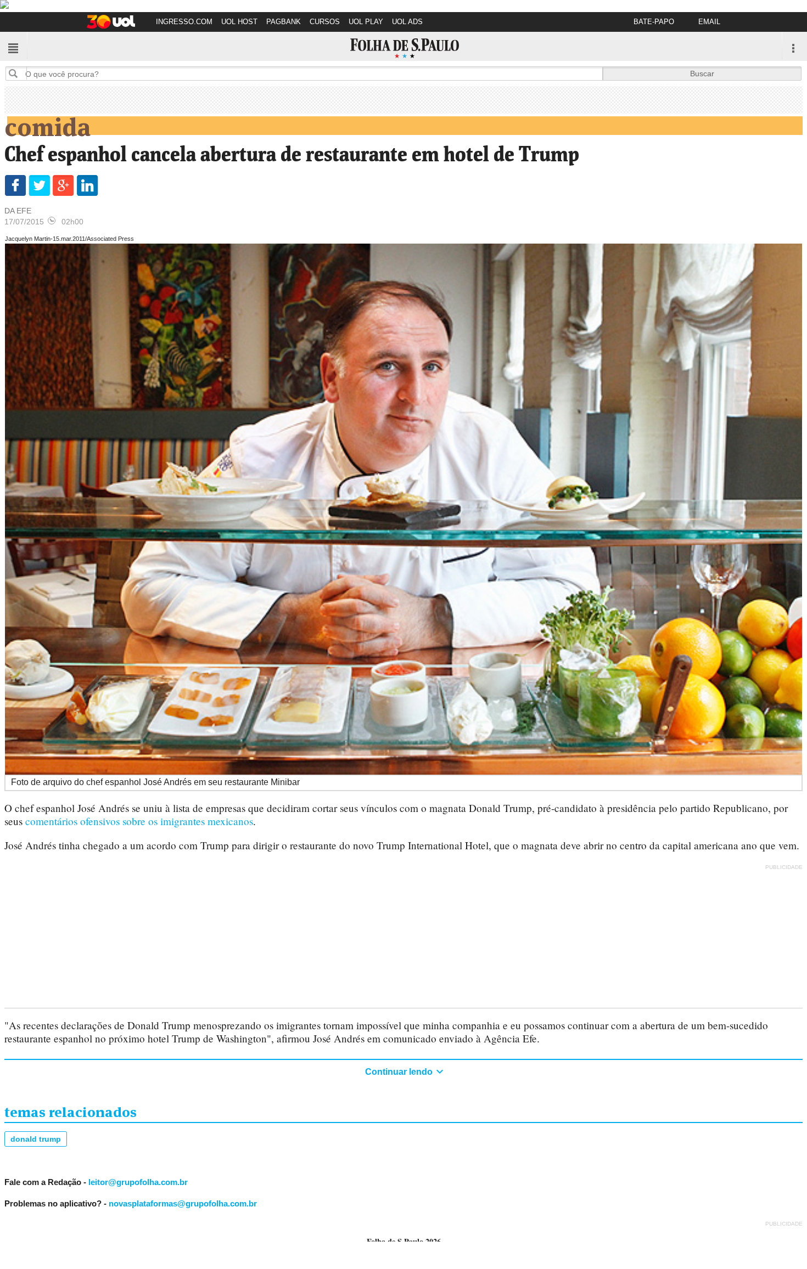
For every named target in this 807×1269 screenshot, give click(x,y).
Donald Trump (35, 1139)
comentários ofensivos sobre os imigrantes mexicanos (139, 821)
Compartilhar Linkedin (87, 185)
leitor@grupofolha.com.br (138, 1182)
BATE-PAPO (654, 22)
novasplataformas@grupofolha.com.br (183, 1203)
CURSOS (325, 22)
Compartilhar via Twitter (39, 185)
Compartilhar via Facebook (15, 185)
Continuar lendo (400, 1071)
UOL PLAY (366, 22)
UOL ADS (407, 22)
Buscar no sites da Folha (17, 73)
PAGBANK (283, 22)
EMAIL (709, 22)
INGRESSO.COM (184, 22)
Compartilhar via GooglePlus (63, 185)
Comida (47, 125)
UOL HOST (239, 22)
